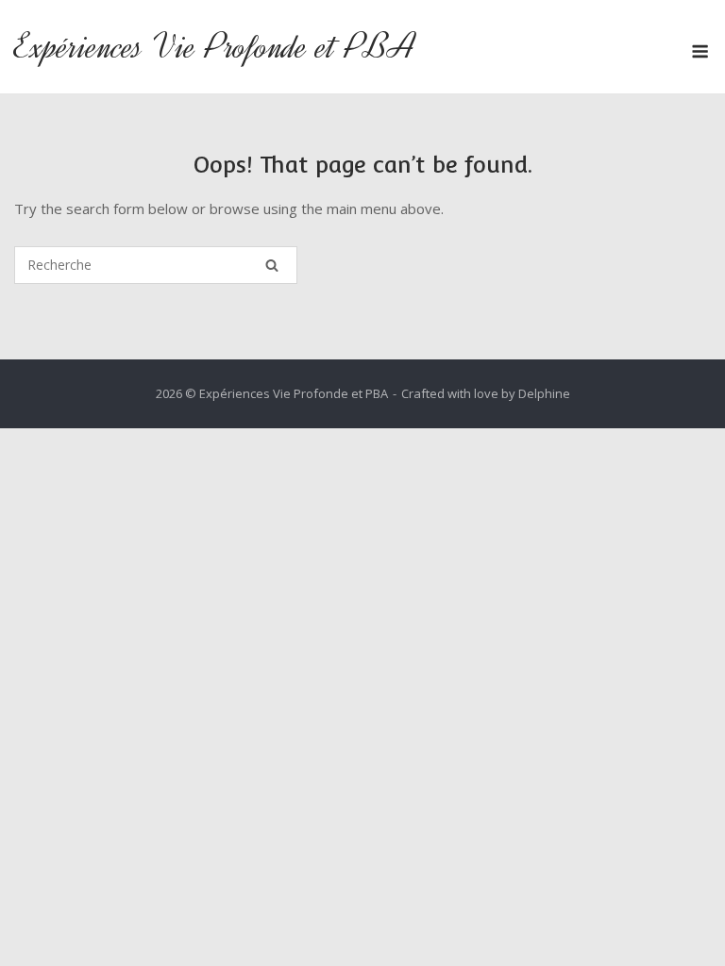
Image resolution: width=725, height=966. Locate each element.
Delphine (544, 393)
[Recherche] (271, 265)
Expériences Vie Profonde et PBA (215, 47)
